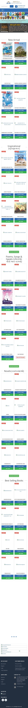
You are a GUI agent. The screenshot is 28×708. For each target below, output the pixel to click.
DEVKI (7, 414)
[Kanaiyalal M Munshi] (14, 645)
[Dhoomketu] (14, 646)
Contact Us (3, 684)
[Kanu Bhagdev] (14, 648)
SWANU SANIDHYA (7, 241)
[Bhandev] (14, 653)
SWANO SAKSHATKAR (20, 241)
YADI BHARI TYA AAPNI (20, 305)
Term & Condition (18, 666)
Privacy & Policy (18, 663)
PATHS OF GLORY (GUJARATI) (20, 414)
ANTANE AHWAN (7, 108)
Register (2, 666)
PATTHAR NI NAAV (21, 329)
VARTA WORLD (20, 216)
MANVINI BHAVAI (7, 389)
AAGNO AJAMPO (20, 439)
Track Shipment (4, 670)
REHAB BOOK (7, 573)
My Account (3, 663)
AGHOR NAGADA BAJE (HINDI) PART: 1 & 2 (10, 524)
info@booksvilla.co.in (21, 683)
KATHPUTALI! (7, 83)
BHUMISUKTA (7, 463)
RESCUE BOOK (20, 548)
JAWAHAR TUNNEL (8, 280)
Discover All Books (14, 252)
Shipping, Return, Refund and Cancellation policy (20, 669)
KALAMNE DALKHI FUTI (20, 280)
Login (2, 668)
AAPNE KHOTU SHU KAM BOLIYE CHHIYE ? (10, 132)
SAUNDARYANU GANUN (20, 58)
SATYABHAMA (20, 524)
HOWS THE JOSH (7, 192)
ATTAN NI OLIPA (7, 329)
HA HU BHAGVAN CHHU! (7, 439)
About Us (3, 677)
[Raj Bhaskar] (14, 650)
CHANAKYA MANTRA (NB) (20, 389)
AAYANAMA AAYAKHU (7, 58)
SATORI (7, 548)
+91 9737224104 (20, 686)
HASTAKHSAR (21, 354)
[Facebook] (3, 700)
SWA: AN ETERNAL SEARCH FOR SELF (9, 354)
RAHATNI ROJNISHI (20, 573)
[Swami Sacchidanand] (14, 652)
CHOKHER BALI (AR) (20, 463)
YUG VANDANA (7, 305)
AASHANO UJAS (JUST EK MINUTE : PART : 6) (10, 167)
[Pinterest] (6, 700)
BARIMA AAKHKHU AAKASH (20, 83)
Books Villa (11, 706)
